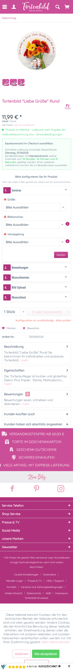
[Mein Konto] (14, 7)
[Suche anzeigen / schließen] (57, 7)
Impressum (61, 593)
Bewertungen (13, 394)
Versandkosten (62, 557)
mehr (24, 360)
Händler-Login (14, 580)
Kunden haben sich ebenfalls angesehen (33, 424)
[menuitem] (4, 7)
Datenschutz (34, 593)
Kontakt (11, 586)
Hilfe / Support (55, 580)
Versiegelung (15, 234)
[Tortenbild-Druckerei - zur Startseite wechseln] (36, 7)
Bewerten (32, 328)
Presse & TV (35, 580)
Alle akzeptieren (45, 654)
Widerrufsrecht (13, 593)
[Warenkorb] (67, 7)
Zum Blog (36, 477)
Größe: (11, 199)
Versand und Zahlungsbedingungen (42, 586)
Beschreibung (14, 346)
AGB (48, 593)
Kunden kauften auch (19, 414)
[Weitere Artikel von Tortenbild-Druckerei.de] (67, 106)
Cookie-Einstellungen (26, 574)
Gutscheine (49, 574)
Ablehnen (21, 654)
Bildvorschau (15, 217)
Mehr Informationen (55, 642)
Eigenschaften (14, 370)
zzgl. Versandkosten (24, 124)
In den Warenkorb (47, 312)
